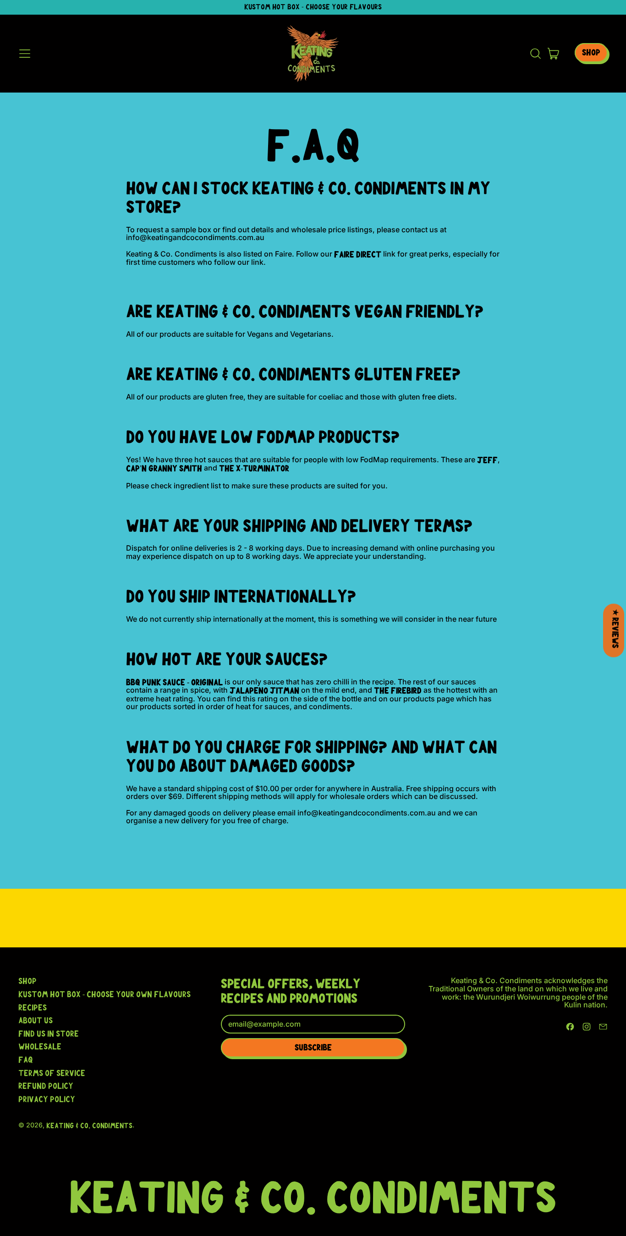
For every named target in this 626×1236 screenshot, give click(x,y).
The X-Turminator (254, 468)
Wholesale (39, 1046)
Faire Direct (357, 254)
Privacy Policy (46, 1099)
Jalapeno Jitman (264, 690)
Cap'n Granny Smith (164, 468)
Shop (27, 980)
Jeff (487, 460)
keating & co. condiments (89, 1125)
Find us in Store (48, 1033)
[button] (535, 53)
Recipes (32, 1007)
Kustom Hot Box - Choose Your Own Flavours (104, 994)
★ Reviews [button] (615, 628)
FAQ (25, 1059)
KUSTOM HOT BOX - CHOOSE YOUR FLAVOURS (313, 7)
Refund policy (45, 1085)
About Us (35, 1020)
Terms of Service (51, 1073)
